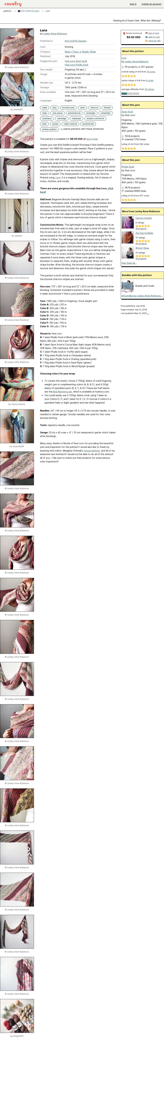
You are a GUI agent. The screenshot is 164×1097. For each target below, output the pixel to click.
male (44, 113)
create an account (151, 4)
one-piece (58, 113)
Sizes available (48, 92)
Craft (43, 46)
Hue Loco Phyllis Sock (76, 64)
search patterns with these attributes (83, 128)
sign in (133, 4)
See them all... (129, 263)
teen (44, 124)
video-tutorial (70, 124)
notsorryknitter (92, 450)
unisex (55, 124)
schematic (106, 113)
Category (45, 51)
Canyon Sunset (143, 218)
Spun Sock (127, 111)
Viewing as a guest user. (137, 20)
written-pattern (49, 129)
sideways (76, 118)
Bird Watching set (62, 391)
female (107, 107)
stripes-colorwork (95, 118)
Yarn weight (46, 69)
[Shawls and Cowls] (128, 291)
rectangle (90, 113)
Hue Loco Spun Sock (76, 61)
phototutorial (74, 113)
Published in (46, 41)
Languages (46, 100)
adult (44, 107)
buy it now (92, 139)
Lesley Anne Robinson (55, 33)
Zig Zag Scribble (144, 233)
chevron (94, 107)
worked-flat (88, 124)
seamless (47, 118)
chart (82, 107)
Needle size (46, 82)
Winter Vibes (142, 248)
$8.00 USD (133, 37)
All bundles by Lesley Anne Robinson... (142, 295)
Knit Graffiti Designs (29, 11)
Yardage (44, 87)
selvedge (61, 118)
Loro (58, 177)
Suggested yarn (48, 61)
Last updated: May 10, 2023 (135, 313)
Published (45, 56)
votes (151, 72)
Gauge (43, 74)
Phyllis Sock (128, 166)
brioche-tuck (68, 107)
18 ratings (149, 89)
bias (55, 107)
